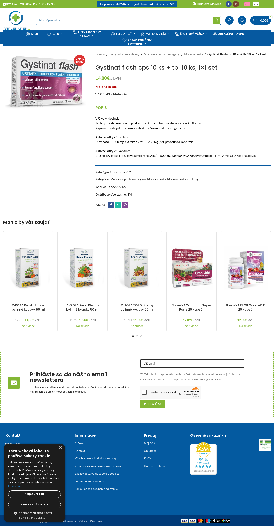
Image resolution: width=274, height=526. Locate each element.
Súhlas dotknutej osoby (89, 481)
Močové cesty (193, 54)
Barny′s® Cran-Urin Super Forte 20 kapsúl (191, 307)
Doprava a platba (154, 466)
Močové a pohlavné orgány (162, 54)
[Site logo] (17, 20)
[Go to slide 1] (133, 336)
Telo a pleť (124, 34)
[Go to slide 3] (141, 336)
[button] (34, 513)
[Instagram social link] (236, 4)
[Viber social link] (125, 205)
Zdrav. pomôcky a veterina (140, 42)
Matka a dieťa (156, 34)
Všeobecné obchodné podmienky (95, 458)
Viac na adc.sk (246, 155)
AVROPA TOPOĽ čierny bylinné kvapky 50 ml (137, 307)
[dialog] (34, 483)
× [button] (60, 447)
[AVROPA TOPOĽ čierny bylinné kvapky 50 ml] (137, 267)
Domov (100, 54)
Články (79, 443)
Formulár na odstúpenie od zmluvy (96, 488)
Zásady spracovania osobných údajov (98, 466)
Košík (147, 458)
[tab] (101, 107)
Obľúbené (150, 450)
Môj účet (149, 443)
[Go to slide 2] (137, 336)
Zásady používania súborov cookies (97, 473)
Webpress (97, 521)
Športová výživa (192, 34)
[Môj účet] (229, 20)
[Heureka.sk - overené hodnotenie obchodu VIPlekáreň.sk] (203, 458)
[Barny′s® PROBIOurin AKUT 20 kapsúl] (246, 267)
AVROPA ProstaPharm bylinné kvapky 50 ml (28, 307)
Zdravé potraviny (231, 34)
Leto (55, 34)
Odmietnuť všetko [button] (34, 504)
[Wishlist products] (242, 20)
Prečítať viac (15, 486)
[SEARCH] (216, 20)
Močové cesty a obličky (183, 179)
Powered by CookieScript (34, 517)
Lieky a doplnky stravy (89, 34)
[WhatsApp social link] (118, 205)
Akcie (34, 34)
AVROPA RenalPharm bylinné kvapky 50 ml (82, 307)
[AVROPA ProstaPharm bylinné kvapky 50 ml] (28, 267)
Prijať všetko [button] (34, 494)
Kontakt (80, 450)
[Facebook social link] (229, 4)
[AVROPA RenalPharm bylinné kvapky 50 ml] (82, 267)
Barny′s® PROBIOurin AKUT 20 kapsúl (246, 307)
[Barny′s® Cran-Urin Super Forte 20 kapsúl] (191, 267)
